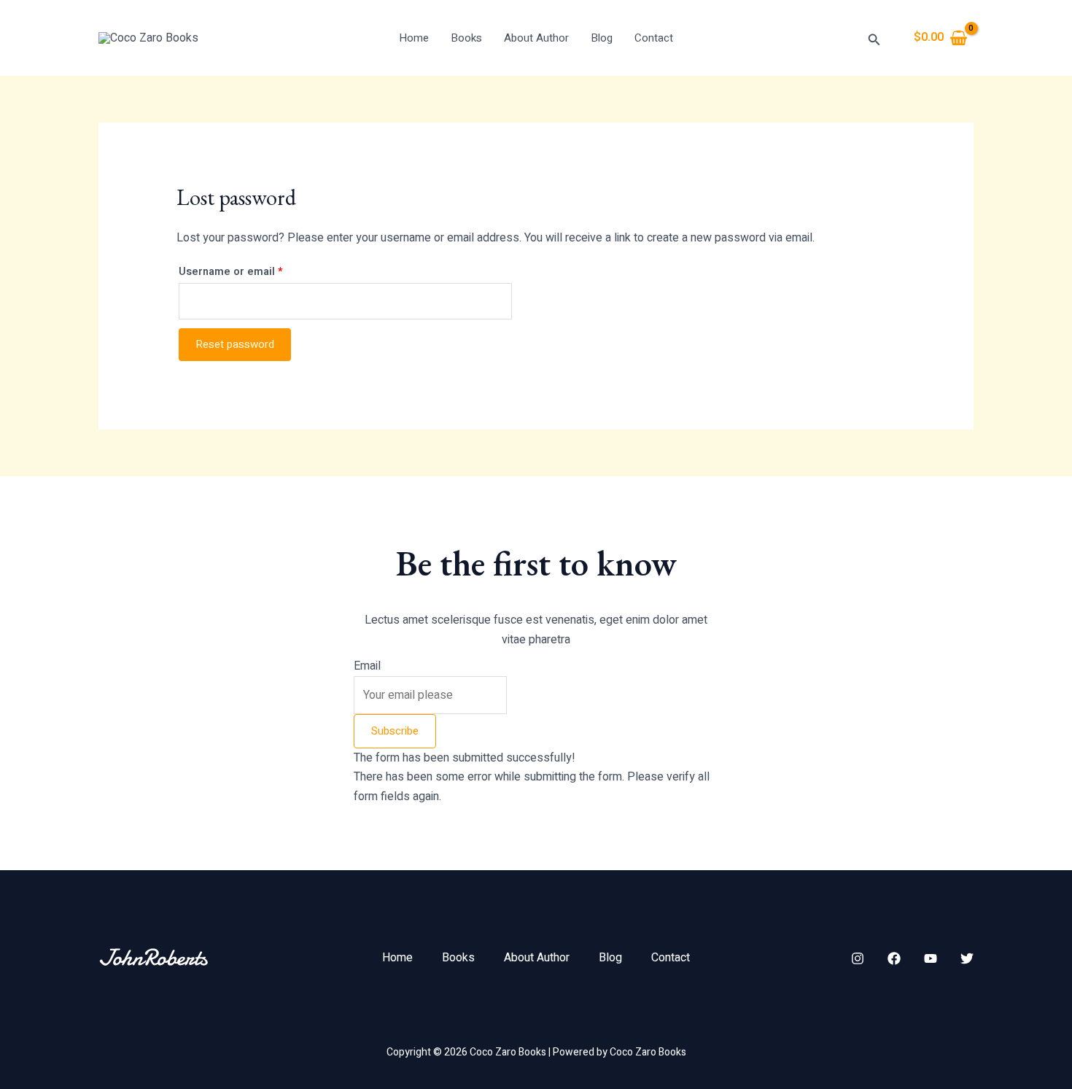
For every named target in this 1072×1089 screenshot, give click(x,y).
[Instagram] (857, 958)
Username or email (254, 270)
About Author (536, 38)
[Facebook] (894, 958)
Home (414, 38)
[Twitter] (967, 958)
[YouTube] (930, 958)
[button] (874, 38)
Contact (653, 38)
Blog (602, 38)
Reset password (234, 344)
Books (466, 38)
